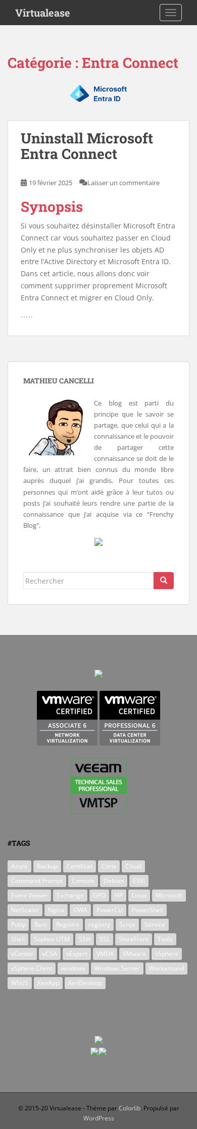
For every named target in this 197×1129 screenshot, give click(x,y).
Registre (67, 924)
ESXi (139, 880)
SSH (84, 939)
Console (83, 880)
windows (73, 968)
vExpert (76, 953)
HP (119, 895)
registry (99, 924)
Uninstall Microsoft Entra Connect (87, 146)
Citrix (109, 866)
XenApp (48, 983)
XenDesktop (85, 983)
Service (154, 924)
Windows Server (117, 968)
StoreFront (134, 939)
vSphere (166, 953)
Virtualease (42, 12)
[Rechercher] (164, 580)
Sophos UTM (52, 939)
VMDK (105, 953)
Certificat (79, 866)
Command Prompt (37, 880)
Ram (40, 924)
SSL (105, 939)
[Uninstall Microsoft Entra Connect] (98, 100)
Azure (19, 866)
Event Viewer (29, 895)
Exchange (70, 895)
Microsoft (169, 895)
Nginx (56, 910)
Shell (18, 939)
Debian (114, 880)
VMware (134, 953)
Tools (165, 939)
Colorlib (129, 1108)
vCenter (22, 953)
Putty (18, 924)
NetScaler (25, 910)
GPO (99, 895)
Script (127, 924)
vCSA (49, 953)
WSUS (19, 983)
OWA (80, 910)
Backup (47, 866)
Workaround (166, 968)
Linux (139, 895)
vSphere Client (31, 968)
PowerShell (147, 910)
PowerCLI (109, 910)
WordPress (98, 1118)
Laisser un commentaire (123, 182)
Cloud (133, 866)
